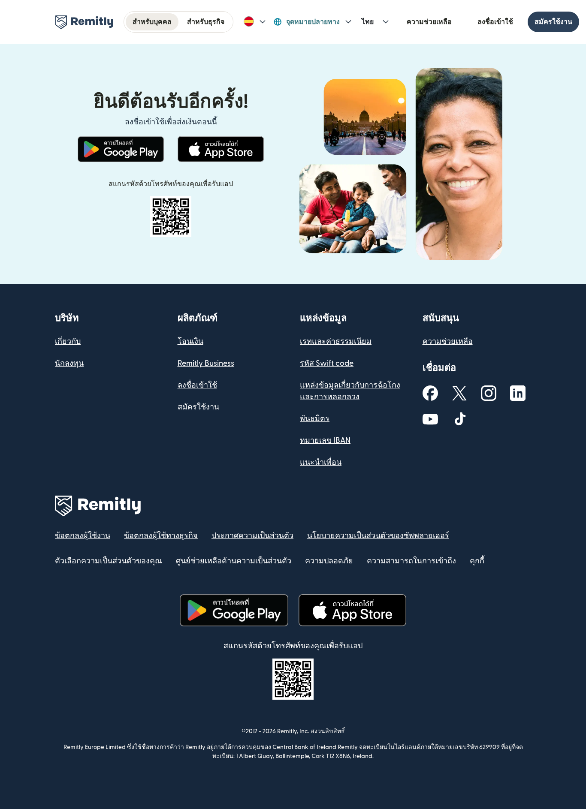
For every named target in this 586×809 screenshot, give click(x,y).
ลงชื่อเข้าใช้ (495, 21)
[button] (255, 21)
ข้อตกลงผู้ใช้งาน (82, 535)
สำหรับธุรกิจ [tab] (205, 21)
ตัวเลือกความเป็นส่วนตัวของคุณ (108, 561)
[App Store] (221, 149)
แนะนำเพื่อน (320, 462)
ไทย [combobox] (368, 21)
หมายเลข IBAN (325, 440)
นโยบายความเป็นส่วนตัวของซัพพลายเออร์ (378, 535)
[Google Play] (121, 149)
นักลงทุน (69, 363)
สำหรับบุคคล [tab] (152, 21)
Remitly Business (206, 363)
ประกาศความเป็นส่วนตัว (252, 535)
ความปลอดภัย (329, 561)
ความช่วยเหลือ (429, 21)
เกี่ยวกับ (68, 341)
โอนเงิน (190, 341)
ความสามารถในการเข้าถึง (411, 561)
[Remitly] (84, 22)
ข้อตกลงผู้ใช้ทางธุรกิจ (161, 535)
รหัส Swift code (326, 363)
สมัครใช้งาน (553, 21)
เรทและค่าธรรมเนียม (336, 341)
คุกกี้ (477, 561)
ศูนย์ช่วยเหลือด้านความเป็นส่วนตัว (233, 561)
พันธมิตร (314, 418)
